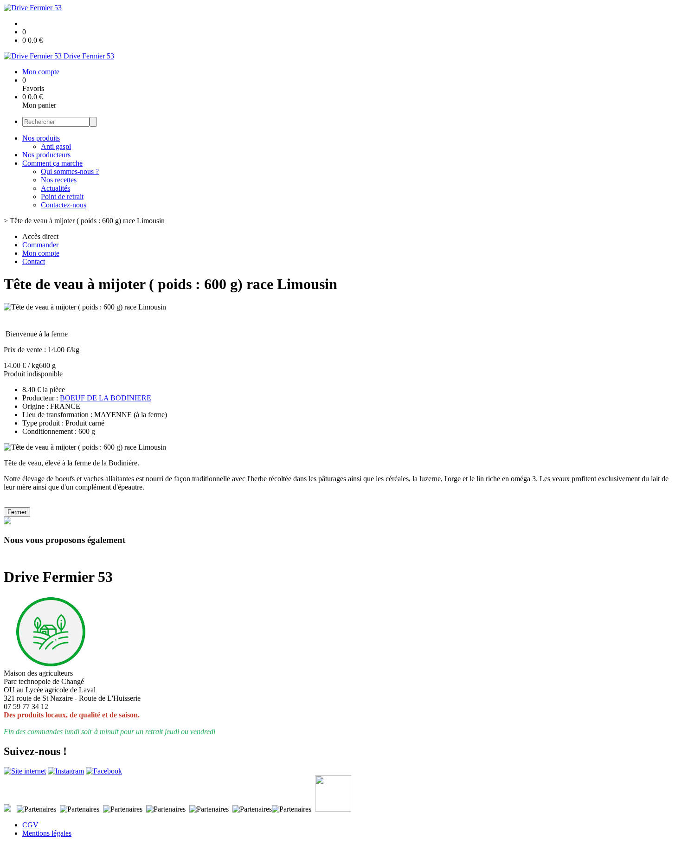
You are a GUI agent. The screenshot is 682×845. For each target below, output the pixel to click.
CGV (30, 825)
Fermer (16, 512)
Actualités (55, 188)
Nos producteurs (46, 155)
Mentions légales (46, 833)
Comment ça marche (52, 163)
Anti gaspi (56, 146)
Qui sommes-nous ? (70, 171)
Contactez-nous (63, 205)
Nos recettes (59, 180)
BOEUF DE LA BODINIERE (105, 398)
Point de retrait (62, 196)
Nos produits (41, 138)
